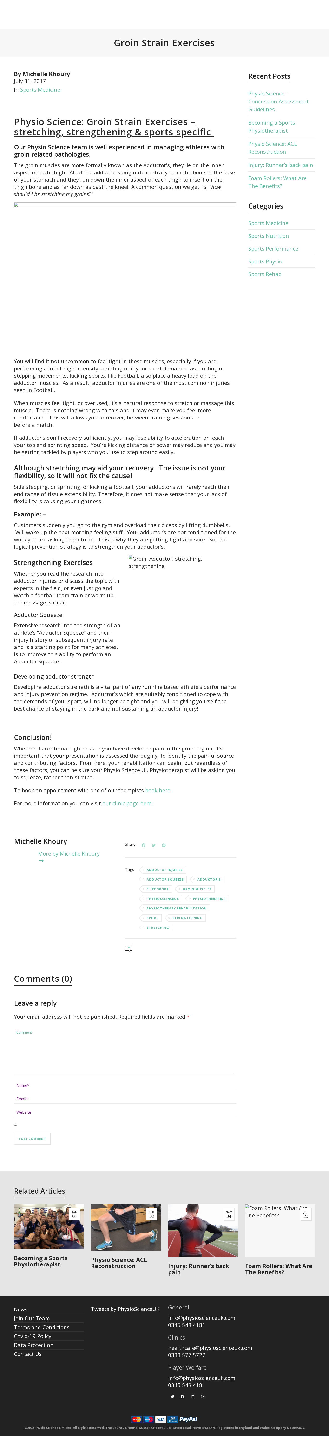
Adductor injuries (165, 870)
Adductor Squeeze (165, 879)
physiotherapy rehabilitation (177, 908)
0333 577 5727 (186, 1355)
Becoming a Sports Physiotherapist (271, 126)
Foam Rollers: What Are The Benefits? (277, 182)
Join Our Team (32, 1318)
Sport (152, 918)
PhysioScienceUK (163, 898)
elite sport (158, 889)
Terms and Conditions (42, 1327)
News (20, 1309)
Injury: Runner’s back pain (280, 164)
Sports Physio (265, 261)
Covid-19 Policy (32, 1336)
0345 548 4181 (186, 1324)
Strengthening (187, 918)
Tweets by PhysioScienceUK (125, 1308)
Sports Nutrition (268, 235)
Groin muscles (197, 889)
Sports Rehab (265, 274)
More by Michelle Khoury (69, 853)
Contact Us (28, 1353)
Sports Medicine (40, 89)
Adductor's (209, 879)
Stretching (158, 927)
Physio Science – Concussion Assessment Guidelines (278, 101)
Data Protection (33, 1344)
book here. (158, 790)
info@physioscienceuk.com (201, 1317)
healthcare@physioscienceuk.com (210, 1347)
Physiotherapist (209, 898)
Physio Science (48, 121)
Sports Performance (273, 248)
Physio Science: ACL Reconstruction (272, 147)
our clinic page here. (128, 803)
